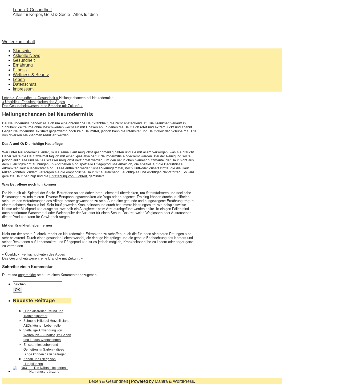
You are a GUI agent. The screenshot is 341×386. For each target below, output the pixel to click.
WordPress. (184, 381)
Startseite (22, 50)
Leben (19, 79)
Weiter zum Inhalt (18, 41)
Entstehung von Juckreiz (68, 176)
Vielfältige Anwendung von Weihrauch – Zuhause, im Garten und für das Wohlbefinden (47, 335)
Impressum (23, 89)
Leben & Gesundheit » (20, 98)
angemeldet (27, 275)
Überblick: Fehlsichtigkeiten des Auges (33, 102)
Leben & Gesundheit (32, 9)
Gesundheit (24, 60)
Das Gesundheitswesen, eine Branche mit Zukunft (42, 106)
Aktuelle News (26, 55)
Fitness (20, 70)
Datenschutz (24, 84)
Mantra (161, 381)
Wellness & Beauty (31, 74)
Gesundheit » (48, 98)
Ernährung (23, 65)
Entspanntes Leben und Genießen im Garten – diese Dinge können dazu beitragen (45, 349)
